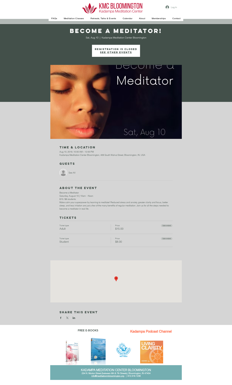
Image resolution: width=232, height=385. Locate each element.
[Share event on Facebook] (60, 318)
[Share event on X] (67, 318)
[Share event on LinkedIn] (74, 318)
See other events (116, 52)
